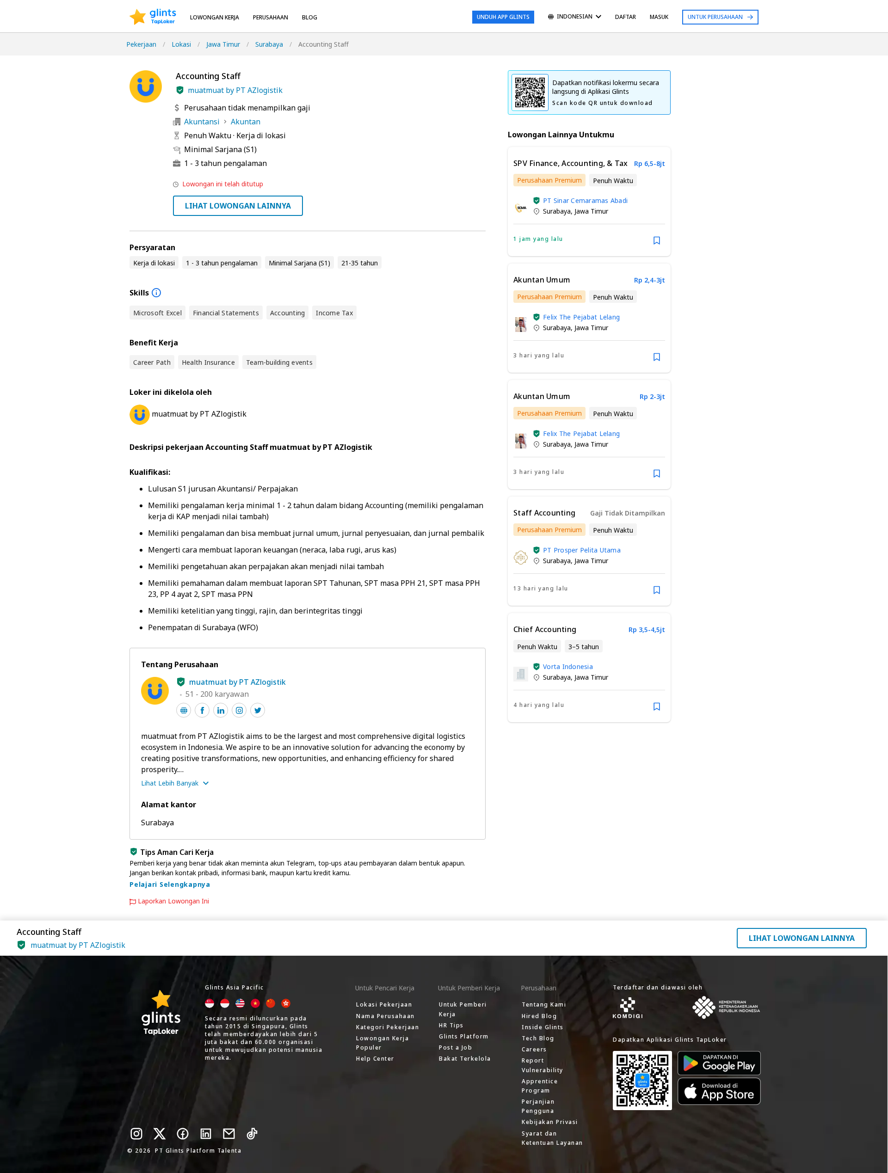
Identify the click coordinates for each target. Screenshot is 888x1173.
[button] (180, 90)
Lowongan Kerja (214, 17)
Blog (309, 17)
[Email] (229, 1133)
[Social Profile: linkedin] (221, 710)
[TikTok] (252, 1133)
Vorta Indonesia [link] (568, 666)
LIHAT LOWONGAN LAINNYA (238, 206)
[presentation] (153, 17)
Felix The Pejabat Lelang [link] (581, 317)
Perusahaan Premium (549, 180)
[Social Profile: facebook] (202, 710)
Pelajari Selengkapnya (170, 884)
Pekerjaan (141, 44)
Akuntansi (202, 122)
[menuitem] (574, 17)
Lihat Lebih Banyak (169, 783)
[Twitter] (159, 1133)
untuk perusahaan (715, 17)
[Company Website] (184, 710)
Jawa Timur (223, 44)
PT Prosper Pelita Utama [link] (582, 550)
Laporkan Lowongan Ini (173, 901)
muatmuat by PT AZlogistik (235, 90)
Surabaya (269, 44)
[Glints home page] (153, 17)
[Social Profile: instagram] (239, 710)
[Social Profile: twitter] (258, 710)
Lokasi (181, 44)
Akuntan (245, 122)
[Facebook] (182, 1133)
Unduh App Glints (503, 17)
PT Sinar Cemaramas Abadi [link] (585, 200)
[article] (589, 201)
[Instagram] (136, 1133)
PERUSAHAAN (270, 17)
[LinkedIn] (206, 1133)
